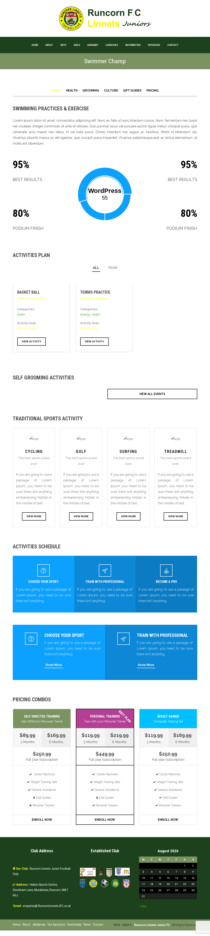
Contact (172, 45)
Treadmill (175, 451)
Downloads (74, 924)
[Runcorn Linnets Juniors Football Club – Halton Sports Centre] (105, 18)
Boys (63, 45)
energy (85, 314)
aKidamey (92, 45)
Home (35, 45)
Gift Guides (132, 90)
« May (143, 906)
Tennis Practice (95, 292)
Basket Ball (28, 292)
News (87, 924)
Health (72, 90)
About (49, 45)
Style (56, 90)
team (112, 268)
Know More (54, 665)
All (96, 268)
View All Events (152, 394)
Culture (111, 90)
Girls (77, 45)
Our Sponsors (56, 924)
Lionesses (112, 45)
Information (132, 45)
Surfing (128, 451)
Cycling (34, 451)
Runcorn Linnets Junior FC (152, 925)
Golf (81, 451)
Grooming (90, 90)
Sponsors (154, 45)
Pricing (152, 90)
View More (33, 516)
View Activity (31, 341)
